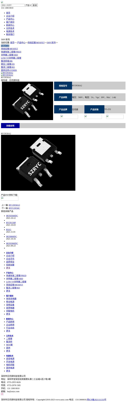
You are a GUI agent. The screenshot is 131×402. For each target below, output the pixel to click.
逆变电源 (10, 359)
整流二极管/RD (8, 67)
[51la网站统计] (2, 394)
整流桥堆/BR (7, 61)
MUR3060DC (12, 243)
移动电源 (10, 302)
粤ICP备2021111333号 (96, 400)
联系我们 (10, 34)
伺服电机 (10, 311)
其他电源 (10, 368)
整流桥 (9, 342)
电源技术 (10, 31)
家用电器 (10, 308)
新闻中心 (10, 25)
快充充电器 (11, 299)
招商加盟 (10, 265)
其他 (8, 348)
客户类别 (10, 22)
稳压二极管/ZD (8, 64)
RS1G (8, 229)
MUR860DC (11, 236)
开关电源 (10, 362)
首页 (8, 13)
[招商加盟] (7, 75)
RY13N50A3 (14, 205)
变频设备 (10, 305)
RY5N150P (11, 223)
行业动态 (10, 328)
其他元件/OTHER (9, 70)
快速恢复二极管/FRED (11, 52)
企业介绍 (10, 16)
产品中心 (10, 19)
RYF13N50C (14, 208)
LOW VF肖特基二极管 (11, 58)
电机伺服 (10, 365)
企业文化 (10, 259)
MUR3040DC (12, 216)
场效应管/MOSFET (36, 43)
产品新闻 (10, 322)
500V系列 (51, 43)
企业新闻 (10, 325)
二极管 (9, 339)
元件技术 (10, 28)
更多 (8, 268)
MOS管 (9, 345)
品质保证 (10, 262)
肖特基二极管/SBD (9, 55)
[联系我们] (7, 73)
